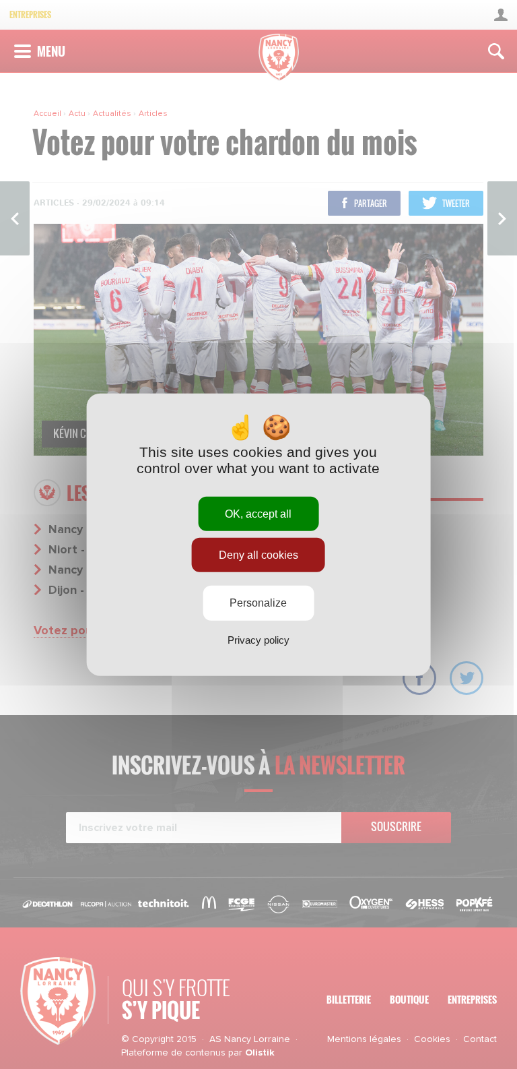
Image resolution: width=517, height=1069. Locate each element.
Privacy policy (258, 639)
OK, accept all (258, 514)
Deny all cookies (258, 555)
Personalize (258, 603)
